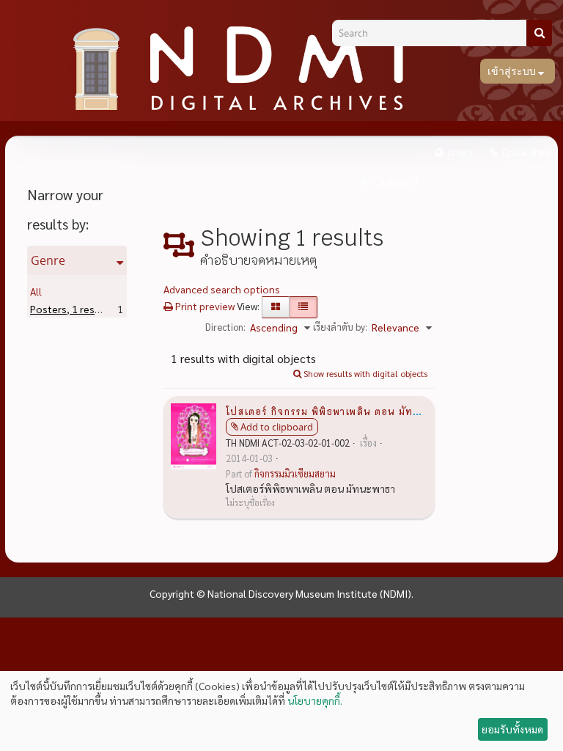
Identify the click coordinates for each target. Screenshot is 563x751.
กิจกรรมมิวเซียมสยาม (295, 474)
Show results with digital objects (364, 373)
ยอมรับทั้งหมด (512, 729)
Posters (71, 308)
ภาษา (459, 152)
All (36, 291)
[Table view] (303, 307)
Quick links (526, 152)
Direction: (225, 326)
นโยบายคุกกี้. (314, 700)
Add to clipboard (276, 426)
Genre (48, 260)
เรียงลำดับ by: (340, 326)
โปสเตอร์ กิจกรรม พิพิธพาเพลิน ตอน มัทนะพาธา (337, 410)
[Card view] (276, 307)
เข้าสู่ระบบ (512, 71)
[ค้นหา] (539, 33)
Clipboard (395, 182)
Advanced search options (221, 289)
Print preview (204, 305)
